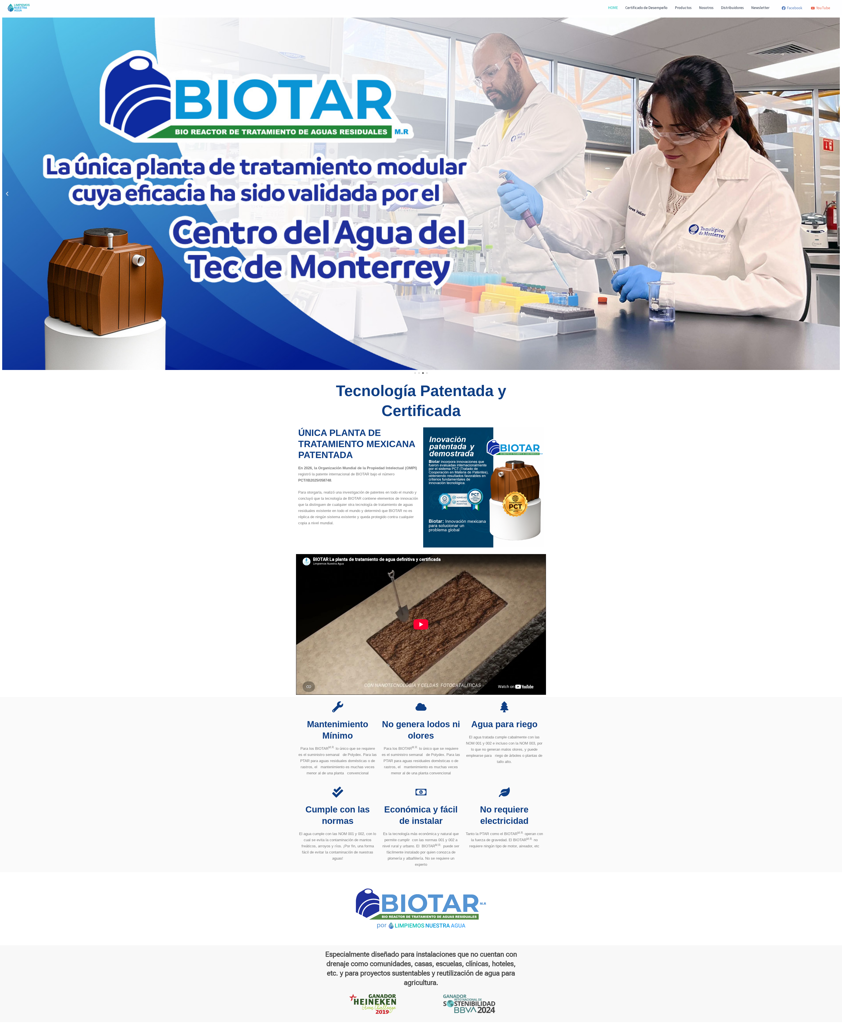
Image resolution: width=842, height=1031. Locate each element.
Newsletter (760, 7)
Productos (683, 7)
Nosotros (706, 7)
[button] (7, 194)
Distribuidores (732, 7)
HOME (613, 7)
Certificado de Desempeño (646, 7)
